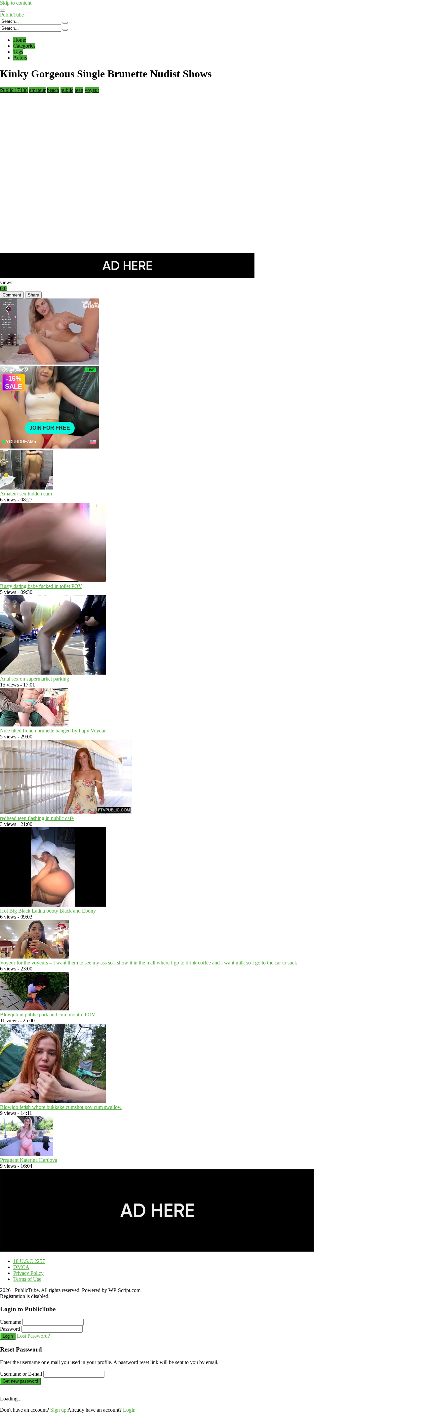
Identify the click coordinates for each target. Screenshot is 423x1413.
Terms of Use (27, 1279)
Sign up (58, 1410)
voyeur (92, 90)
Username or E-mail (21, 1374)
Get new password (20, 1381)
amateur (37, 90)
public (66, 90)
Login (8, 1336)
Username (10, 1322)
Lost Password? (33, 1336)
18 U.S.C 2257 (29, 1261)
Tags (18, 52)
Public (14, 90)
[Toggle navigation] (2, 11)
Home (19, 40)
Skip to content (15, 3)
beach (53, 90)
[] (65, 23)
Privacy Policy (28, 1273)
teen (79, 90)
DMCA (21, 1267)
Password (10, 1329)
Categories (24, 46)
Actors (20, 57)
